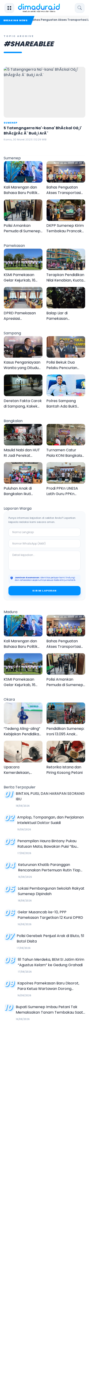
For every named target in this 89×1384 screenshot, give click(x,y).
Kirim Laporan (44, 590)
